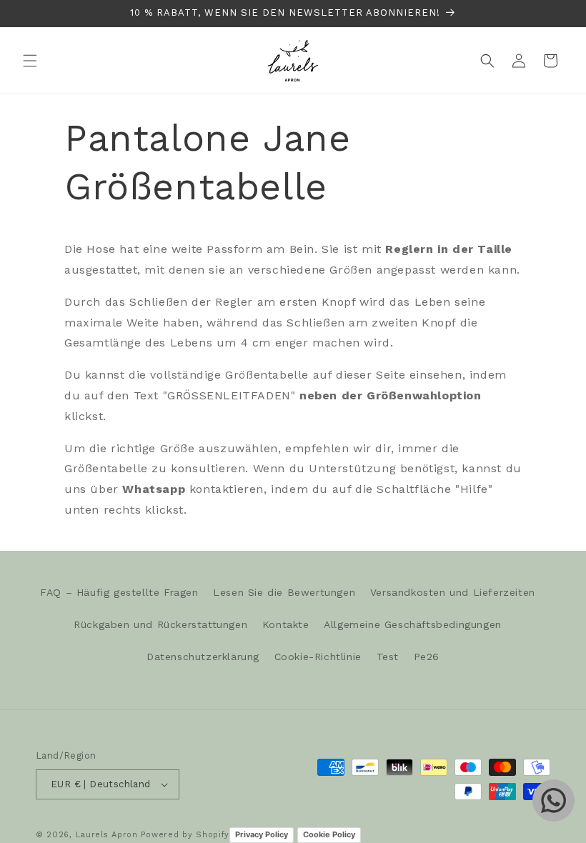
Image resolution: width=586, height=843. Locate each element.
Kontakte (285, 624)
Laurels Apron (107, 834)
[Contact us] (553, 800)
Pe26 (427, 656)
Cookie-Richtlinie (318, 656)
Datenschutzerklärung (202, 656)
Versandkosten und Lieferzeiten (452, 592)
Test (388, 656)
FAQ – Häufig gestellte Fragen (119, 592)
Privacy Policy (261, 834)
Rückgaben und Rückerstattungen (160, 624)
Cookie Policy (329, 834)
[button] (30, 60)
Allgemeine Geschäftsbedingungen (413, 624)
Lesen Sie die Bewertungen (284, 592)
